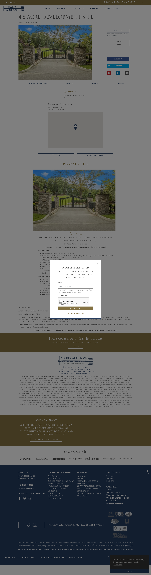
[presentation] (73, 301)
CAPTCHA (62, 295)
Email (61, 282)
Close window (75, 313)
